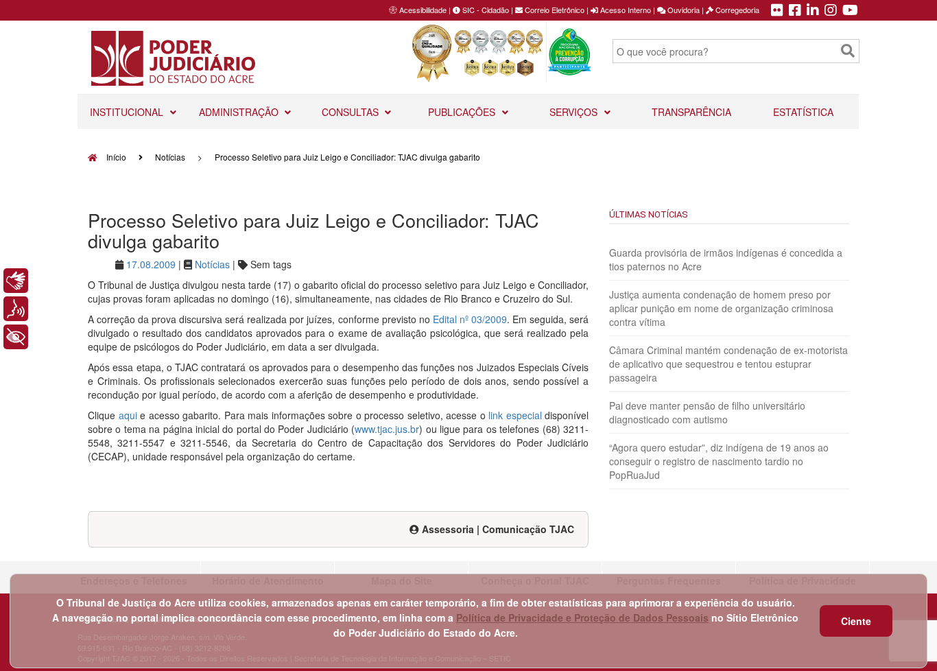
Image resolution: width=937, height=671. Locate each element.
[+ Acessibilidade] (15, 337)
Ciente (856, 621)
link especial (515, 415)
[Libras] (15, 280)
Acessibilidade (423, 9)
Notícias (170, 157)
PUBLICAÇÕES (463, 112)
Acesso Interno (624, 9)
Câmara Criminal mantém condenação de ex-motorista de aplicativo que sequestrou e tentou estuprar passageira (728, 363)
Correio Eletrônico (553, 9)
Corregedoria (736, 9)
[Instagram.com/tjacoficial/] (830, 11)
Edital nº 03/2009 (470, 319)
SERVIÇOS (574, 112)
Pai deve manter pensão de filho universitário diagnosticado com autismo (707, 412)
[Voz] (15, 308)
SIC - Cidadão (484, 9)
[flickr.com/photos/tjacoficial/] (777, 11)
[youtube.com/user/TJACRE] (850, 11)
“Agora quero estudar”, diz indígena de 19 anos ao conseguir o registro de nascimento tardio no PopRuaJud (719, 461)
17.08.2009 (151, 264)
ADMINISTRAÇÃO (240, 112)
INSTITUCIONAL (128, 112)
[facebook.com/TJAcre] (795, 11)
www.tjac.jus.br (387, 429)
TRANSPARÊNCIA (691, 112)
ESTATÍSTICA (803, 112)
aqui (128, 415)
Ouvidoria (682, 9)
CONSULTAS (351, 112)
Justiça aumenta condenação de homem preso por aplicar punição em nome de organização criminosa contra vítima (721, 308)
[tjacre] (812, 11)
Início (115, 157)
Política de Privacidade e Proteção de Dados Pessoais (582, 617)
